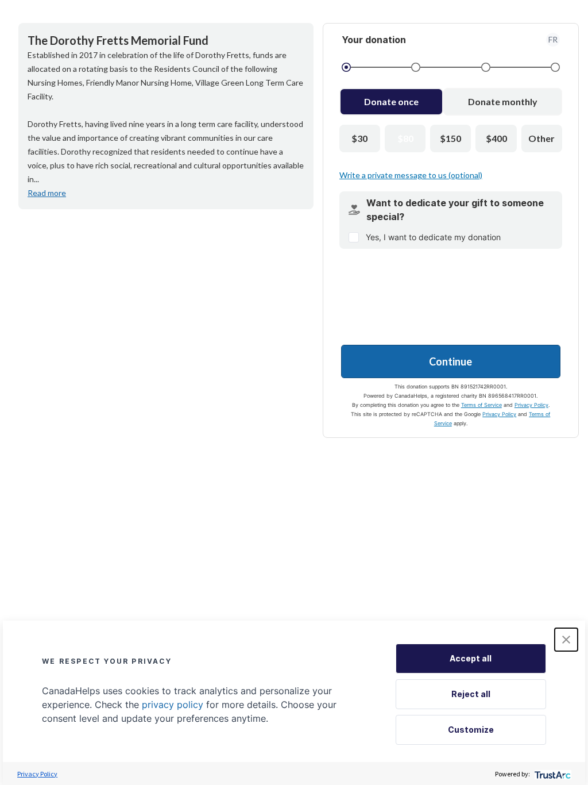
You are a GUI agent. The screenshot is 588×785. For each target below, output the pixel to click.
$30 (359, 138)
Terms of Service (481, 405)
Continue (450, 361)
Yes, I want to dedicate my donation (433, 237)
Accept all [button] (471, 658)
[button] (566, 639)
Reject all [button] (470, 694)
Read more (47, 193)
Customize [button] (471, 729)
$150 (450, 138)
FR (553, 39)
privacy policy (172, 704)
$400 (496, 138)
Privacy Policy (531, 405)
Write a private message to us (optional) (410, 175)
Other (541, 138)
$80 (405, 138)
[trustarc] (551, 773)
